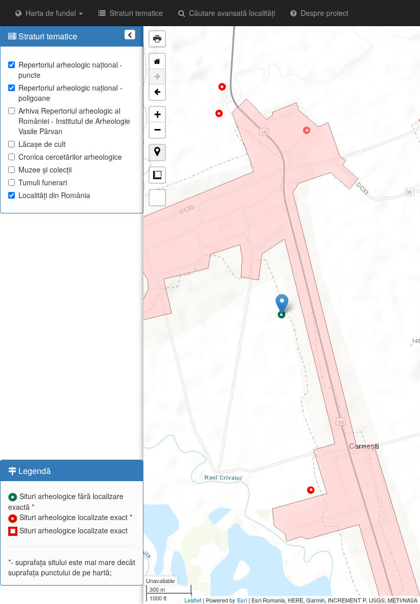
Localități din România (54, 195)
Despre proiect (322, 13)
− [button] (157, 129)
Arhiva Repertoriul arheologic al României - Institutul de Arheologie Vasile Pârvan (74, 120)
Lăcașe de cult (42, 144)
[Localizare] (157, 152)
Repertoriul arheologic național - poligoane (70, 92)
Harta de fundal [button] (50, 13)
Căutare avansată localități (230, 13)
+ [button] (157, 114)
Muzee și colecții (45, 169)
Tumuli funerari (42, 182)
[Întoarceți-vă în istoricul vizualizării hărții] (157, 92)
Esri (242, 600)
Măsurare (157, 175)
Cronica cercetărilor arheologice (70, 157)
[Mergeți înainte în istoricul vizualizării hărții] (157, 76)
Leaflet (192, 600)
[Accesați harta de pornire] (157, 61)
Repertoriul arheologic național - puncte (70, 69)
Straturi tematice (134, 13)
